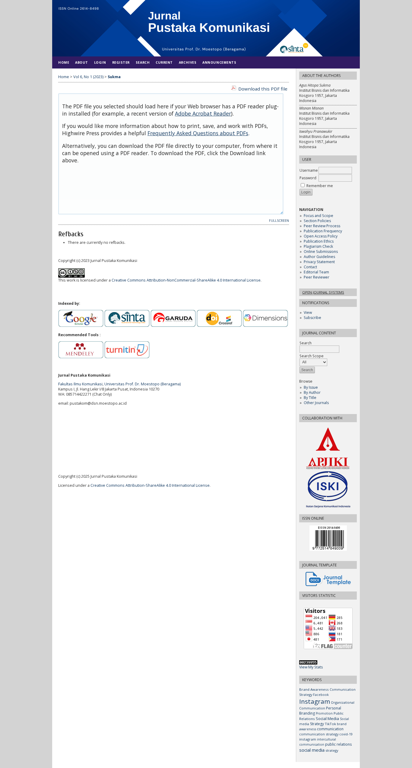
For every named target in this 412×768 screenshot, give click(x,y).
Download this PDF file (262, 89)
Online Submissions (321, 251)
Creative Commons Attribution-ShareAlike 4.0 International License (150, 485)
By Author (312, 392)
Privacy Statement (319, 261)
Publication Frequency (323, 231)
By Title (310, 397)
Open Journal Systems (323, 292)
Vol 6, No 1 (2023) (88, 76)
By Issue (311, 387)
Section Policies (317, 220)
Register (121, 62)
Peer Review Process (322, 225)
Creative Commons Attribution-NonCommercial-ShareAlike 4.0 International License (186, 280)
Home (63, 62)
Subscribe (312, 317)
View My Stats (311, 667)
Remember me (319, 185)
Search (143, 62)
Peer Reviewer (316, 277)
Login (100, 62)
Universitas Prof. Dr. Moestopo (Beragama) (142, 384)
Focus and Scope (318, 215)
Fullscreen (279, 220)
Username (308, 170)
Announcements (219, 62)
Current (164, 62)
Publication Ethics (319, 241)
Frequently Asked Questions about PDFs (197, 133)
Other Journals (316, 402)
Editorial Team (316, 272)
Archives (187, 62)
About (81, 62)
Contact (310, 266)
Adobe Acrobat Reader (203, 113)
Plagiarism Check (318, 246)
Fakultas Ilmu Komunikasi (80, 384)
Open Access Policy (321, 236)
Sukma (114, 76)
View (308, 312)
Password (307, 177)
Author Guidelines (319, 256)
